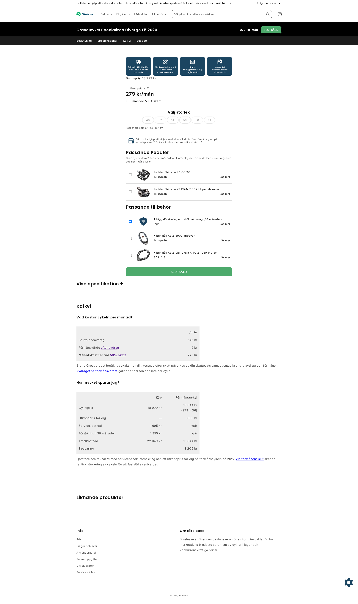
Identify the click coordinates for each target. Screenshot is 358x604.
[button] (106, 14)
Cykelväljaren (85, 565)
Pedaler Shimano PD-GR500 (172, 172)
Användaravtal (86, 552)
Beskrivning (84, 40)
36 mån (133, 101)
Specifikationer (107, 40)
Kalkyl (127, 40)
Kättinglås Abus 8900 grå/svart (175, 235)
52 (160, 120)
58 (197, 120)
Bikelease (183, 595)
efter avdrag (110, 347)
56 (185, 120)
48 (148, 120)
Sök (78, 539)
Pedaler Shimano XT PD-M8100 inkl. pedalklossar (186, 189)
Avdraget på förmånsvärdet (96, 371)
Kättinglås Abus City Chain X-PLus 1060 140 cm (185, 252)
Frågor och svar (86, 546)
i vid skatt (143, 101)
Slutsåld (271, 29)
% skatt (118, 355)
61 (209, 120)
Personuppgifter (87, 559)
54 (173, 120)
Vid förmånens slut (250, 459)
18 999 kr (141, 78)
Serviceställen (85, 572)
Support (141, 40)
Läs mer (225, 176)
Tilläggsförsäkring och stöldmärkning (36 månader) (188, 219)
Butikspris (133, 78)
